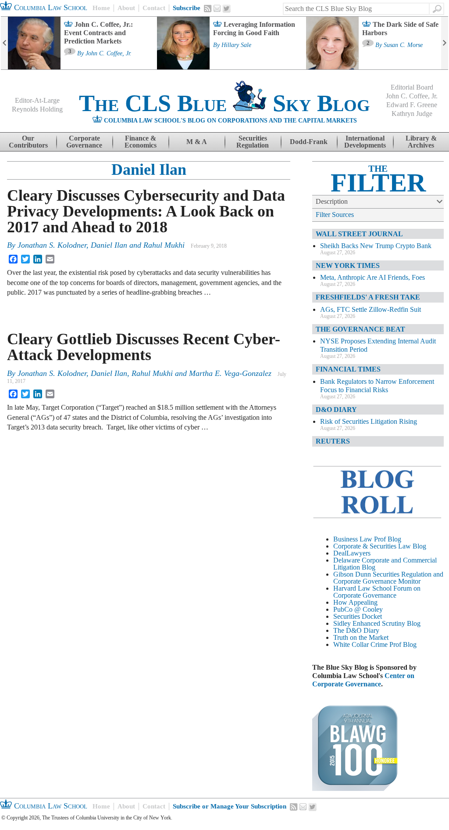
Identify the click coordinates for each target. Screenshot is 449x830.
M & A (196, 141)
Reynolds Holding (37, 109)
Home (101, 7)
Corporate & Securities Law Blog (379, 546)
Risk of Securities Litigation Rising (368, 421)
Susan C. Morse (403, 45)
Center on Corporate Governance (363, 680)
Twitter (226, 8)
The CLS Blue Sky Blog (224, 103)
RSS (208, 8)
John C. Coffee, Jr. (109, 54)
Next (444, 43)
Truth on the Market (360, 637)
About (126, 7)
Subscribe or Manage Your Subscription (229, 806)
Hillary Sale (236, 45)
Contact (154, 7)
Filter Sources (335, 214)
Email (217, 8)
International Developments (365, 141)
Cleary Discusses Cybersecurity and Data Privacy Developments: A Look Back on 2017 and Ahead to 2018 (146, 211)
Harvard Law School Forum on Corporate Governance (376, 592)
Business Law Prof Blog (367, 539)
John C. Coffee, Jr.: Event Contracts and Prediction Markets (98, 33)
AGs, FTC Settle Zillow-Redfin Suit (370, 309)
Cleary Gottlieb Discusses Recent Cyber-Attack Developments (143, 347)
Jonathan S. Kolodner (52, 245)
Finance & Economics (141, 141)
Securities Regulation (252, 141)
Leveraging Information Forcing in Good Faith (254, 28)
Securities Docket (357, 616)
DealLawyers (352, 553)
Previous (4, 43)
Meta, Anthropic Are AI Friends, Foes (372, 277)
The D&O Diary (356, 630)
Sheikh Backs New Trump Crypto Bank (375, 245)
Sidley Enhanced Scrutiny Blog (376, 623)
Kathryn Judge (412, 113)
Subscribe (186, 7)
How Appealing (355, 602)
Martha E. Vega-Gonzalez (230, 373)
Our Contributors (28, 141)
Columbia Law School (49, 7)
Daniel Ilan (148, 169)
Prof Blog (403, 644)
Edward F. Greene (411, 104)
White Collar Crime (360, 644)
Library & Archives (421, 141)
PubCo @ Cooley (358, 609)
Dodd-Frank (309, 141)
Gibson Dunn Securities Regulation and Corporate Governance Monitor (388, 577)
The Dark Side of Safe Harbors (400, 28)
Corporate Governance (84, 141)
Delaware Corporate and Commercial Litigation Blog (385, 563)
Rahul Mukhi (164, 245)
